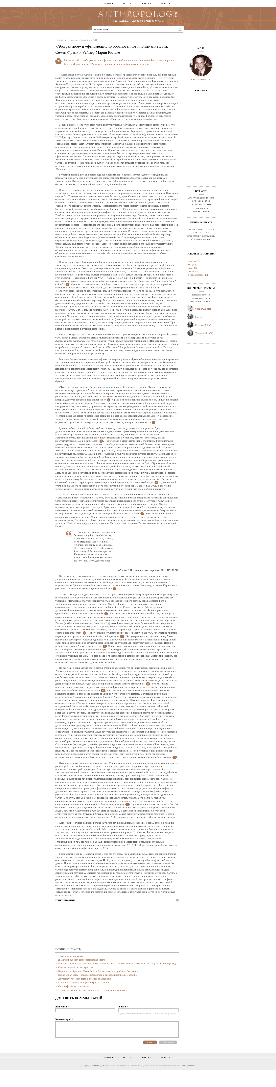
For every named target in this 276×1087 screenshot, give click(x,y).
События (108, 3)
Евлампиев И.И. (88, 39)
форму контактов (188, 1066)
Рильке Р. (199, 317)
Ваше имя (62, 1006)
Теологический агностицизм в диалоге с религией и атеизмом (92, 990)
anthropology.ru (98, 1066)
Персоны (145, 3)
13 (103, 691)
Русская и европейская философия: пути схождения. (120, 64)
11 (105, 646)
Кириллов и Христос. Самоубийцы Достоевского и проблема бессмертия (98, 971)
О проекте (166, 3)
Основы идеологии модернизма (75, 967)
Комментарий (64, 1019)
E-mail (123, 1006)
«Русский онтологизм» (71, 956)
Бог (189, 264)
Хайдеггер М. (202, 333)
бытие (191, 271)
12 (148, 684)
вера (190, 268)
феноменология (195, 275)
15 (127, 804)
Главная (59, 39)
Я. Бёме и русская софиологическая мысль (82, 959)
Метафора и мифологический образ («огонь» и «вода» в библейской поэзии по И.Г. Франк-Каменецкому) (117, 963)
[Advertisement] (117, 925)
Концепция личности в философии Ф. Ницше (83, 982)
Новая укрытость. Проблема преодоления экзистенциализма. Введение (97, 974)
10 (122, 636)
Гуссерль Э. (201, 325)
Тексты (126, 3)
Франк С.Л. (201, 309)
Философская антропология (73, 986)
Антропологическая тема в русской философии (84, 978)
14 (175, 757)
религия (192, 261)
